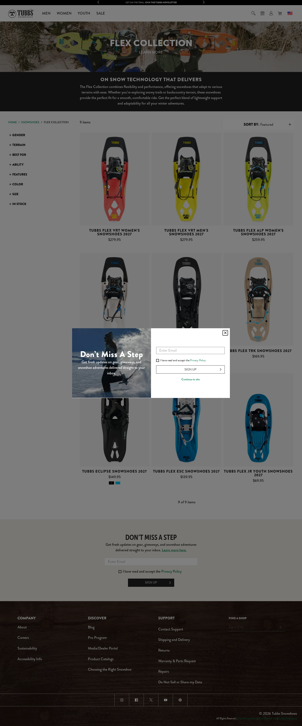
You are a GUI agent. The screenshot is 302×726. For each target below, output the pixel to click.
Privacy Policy (198, 360)
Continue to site (190, 379)
